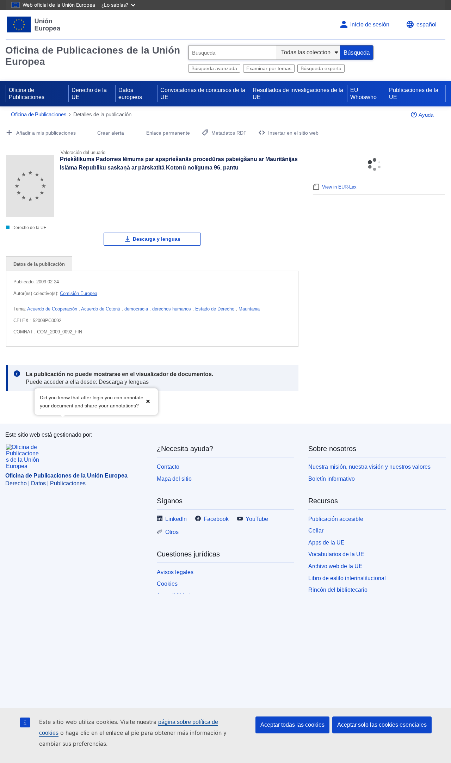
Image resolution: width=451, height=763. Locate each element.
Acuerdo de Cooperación (53, 309)
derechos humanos (172, 309)
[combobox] (233, 52)
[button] (148, 401)
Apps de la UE (326, 543)
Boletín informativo (331, 479)
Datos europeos (130, 93)
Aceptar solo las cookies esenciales (382, 725)
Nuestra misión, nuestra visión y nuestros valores (369, 467)
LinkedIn (176, 519)
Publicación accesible (335, 519)
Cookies (167, 584)
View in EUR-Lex (339, 187)
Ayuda (426, 115)
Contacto (168, 467)
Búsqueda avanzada (214, 68)
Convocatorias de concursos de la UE (202, 93)
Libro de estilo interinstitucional (347, 578)
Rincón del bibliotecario (337, 590)
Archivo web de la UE (335, 566)
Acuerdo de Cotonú (101, 309)
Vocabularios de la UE (336, 554)
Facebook (216, 519)
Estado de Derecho (215, 309)
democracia (136, 309)
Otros (172, 532)
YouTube (257, 519)
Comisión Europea (78, 293)
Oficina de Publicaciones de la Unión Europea (92, 56)
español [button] (426, 24)
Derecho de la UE (89, 93)
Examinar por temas (268, 68)
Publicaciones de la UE (413, 93)
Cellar (315, 531)
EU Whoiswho (363, 93)
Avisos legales (175, 572)
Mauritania (249, 309)
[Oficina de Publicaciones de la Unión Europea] (34, 24)
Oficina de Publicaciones (26, 93)
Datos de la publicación (39, 264)
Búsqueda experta (321, 68)
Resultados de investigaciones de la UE (298, 93)
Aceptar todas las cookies (292, 725)
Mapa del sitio (174, 479)
